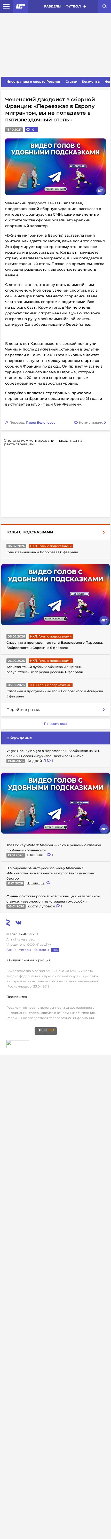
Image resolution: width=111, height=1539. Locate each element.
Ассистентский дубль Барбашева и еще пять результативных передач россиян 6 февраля (44, 669)
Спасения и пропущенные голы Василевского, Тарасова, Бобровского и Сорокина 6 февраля (54, 645)
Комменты (91, 81)
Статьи (71, 81)
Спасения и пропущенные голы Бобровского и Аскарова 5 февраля (54, 693)
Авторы (25, 950)
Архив (11, 950)
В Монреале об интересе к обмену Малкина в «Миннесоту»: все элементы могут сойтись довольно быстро (50, 873)
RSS (55, 949)
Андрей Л (37, 760)
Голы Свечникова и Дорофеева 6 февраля (42, 552)
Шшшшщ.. (37, 855)
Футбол (73, 6)
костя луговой (42, 906)
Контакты (41, 950)
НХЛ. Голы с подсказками (51, 546)
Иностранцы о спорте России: (33, 81)
